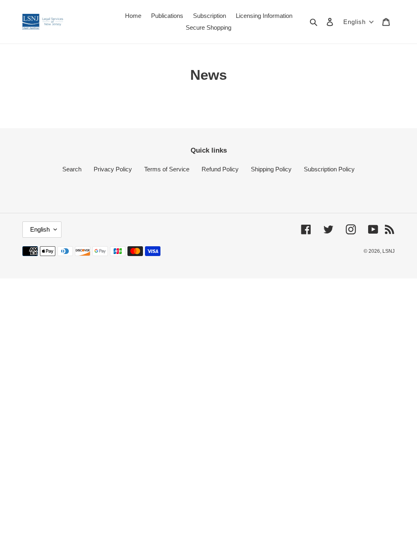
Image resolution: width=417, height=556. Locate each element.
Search (71, 169)
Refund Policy (220, 169)
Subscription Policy (329, 169)
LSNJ (388, 251)
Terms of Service (166, 169)
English (40, 229)
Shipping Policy (271, 169)
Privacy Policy (113, 169)
